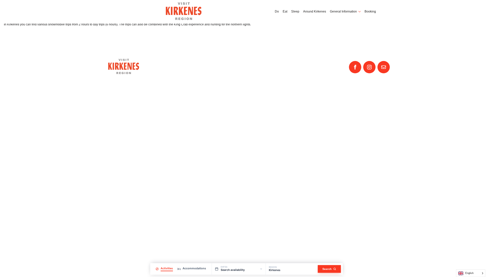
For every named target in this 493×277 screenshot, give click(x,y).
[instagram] (369, 67)
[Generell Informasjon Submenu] (359, 11)
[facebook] (355, 67)
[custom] (383, 67)
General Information (343, 11)
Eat (285, 11)
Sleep (295, 11)
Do (277, 11)
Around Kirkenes (314, 11)
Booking (370, 11)
